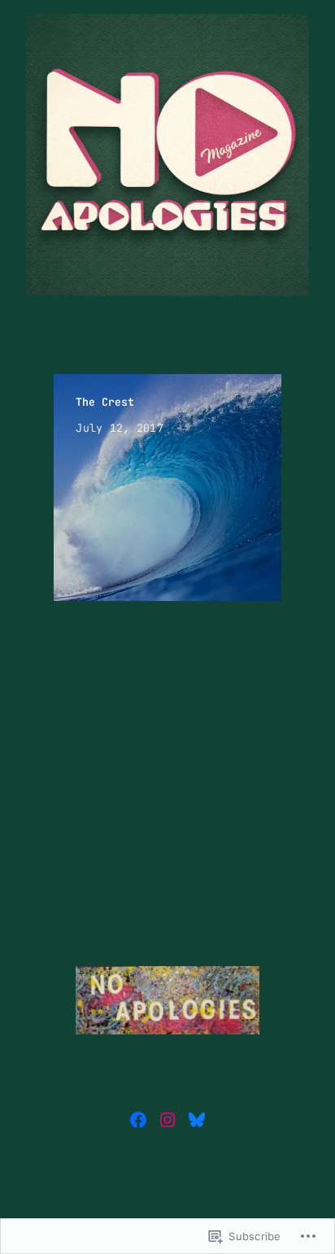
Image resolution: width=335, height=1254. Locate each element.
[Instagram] (167, 1120)
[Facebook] (138, 1120)
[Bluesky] (197, 1120)
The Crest (105, 401)
